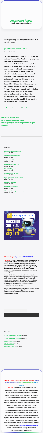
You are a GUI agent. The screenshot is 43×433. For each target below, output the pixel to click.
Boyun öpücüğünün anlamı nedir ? (13, 178)
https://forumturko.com (10, 118)
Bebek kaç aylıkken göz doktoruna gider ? (15, 191)
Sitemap (4, 125)
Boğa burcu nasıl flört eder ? (12, 155)
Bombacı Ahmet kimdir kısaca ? (12, 164)
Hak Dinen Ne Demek (10, 346)
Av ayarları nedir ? (9, 160)
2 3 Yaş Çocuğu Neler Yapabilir (12, 335)
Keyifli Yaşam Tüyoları (22, 21)
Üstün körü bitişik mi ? (10, 169)
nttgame (33, 123)
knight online (25, 123)
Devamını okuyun (12, 108)
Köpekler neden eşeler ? (10, 182)
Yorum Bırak (25, 108)
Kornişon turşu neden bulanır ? (12, 151)
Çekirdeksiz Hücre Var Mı (16, 48)
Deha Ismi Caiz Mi (9, 341)
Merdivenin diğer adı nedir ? (11, 173)
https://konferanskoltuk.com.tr (13, 120)
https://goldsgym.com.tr (10, 123)
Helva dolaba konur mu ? (11, 186)
